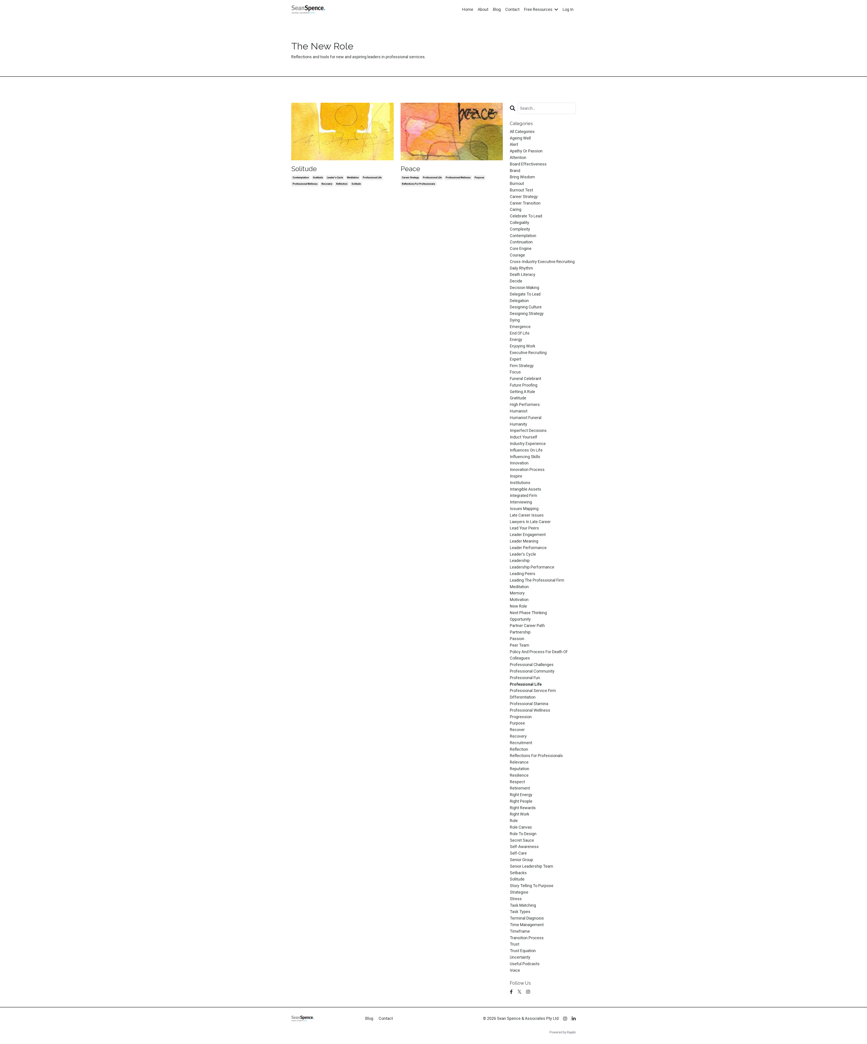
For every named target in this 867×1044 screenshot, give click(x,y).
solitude (356, 184)
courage (517, 255)
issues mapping (524, 508)
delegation (519, 300)
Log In (568, 9)
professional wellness (305, 184)
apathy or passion (526, 151)
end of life (519, 333)
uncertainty (520, 957)
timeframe (520, 931)
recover (517, 729)
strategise (519, 892)
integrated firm (523, 495)
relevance (519, 762)
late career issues (527, 515)
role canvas (521, 827)
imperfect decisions (528, 430)
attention (518, 157)
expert (515, 359)
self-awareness (524, 846)
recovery (327, 184)
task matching (523, 905)
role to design (523, 833)
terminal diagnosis (527, 918)
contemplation (301, 177)
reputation (519, 768)
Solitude (304, 169)
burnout (517, 183)
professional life (372, 177)
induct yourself (523, 437)
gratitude (318, 177)
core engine (520, 248)
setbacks (518, 872)
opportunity (520, 619)
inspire (516, 476)
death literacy (522, 274)
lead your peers (524, 528)
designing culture (526, 307)
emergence (520, 326)
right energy (521, 794)
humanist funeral (525, 417)
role (514, 820)
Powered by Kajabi (563, 1032)
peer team (519, 645)
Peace (410, 169)
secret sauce (522, 840)
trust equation (523, 950)
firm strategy (522, 365)
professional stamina (529, 703)
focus (515, 372)
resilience (519, 775)
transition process (527, 937)
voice (515, 970)
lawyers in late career (530, 521)
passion (517, 638)
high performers (525, 404)
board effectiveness (528, 164)
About (483, 9)
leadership (520, 560)
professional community (532, 671)
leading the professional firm (537, 580)
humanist (518, 411)
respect (517, 781)
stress (516, 898)
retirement (520, 788)
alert (514, 144)
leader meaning (524, 541)
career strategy (410, 177)
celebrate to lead (526, 216)
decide (516, 281)
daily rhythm (521, 268)
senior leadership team (531, 866)
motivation (519, 599)
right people (521, 801)
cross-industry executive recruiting (542, 261)
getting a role (522, 391)
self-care (518, 853)
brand (515, 170)
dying (515, 320)
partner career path (527, 625)
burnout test (521, 190)
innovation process (527, 469)
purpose (479, 177)
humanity (518, 424)
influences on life (526, 450)
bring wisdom (522, 177)
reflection (341, 184)
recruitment (521, 742)
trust (514, 944)
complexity (520, 229)
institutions (520, 482)
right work (519, 814)
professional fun (525, 677)
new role (518, 606)
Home (467, 9)
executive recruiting (528, 352)
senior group (521, 859)
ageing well (520, 138)
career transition (525, 203)
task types (520, 911)
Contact (512, 9)
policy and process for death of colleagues (539, 655)
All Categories (522, 131)
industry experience (528, 443)
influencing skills (525, 456)
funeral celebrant (525, 378)
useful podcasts (525, 963)
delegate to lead (525, 294)
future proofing (523, 385)
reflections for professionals (418, 184)
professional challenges (532, 664)
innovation (519, 463)
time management (527, 924)
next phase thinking (528, 612)
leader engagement (528, 534)
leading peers (522, 573)
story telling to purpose (531, 885)
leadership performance (532, 567)
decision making (524, 287)
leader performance (528, 547)
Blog (497, 9)
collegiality (519, 222)
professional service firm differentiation (533, 693)
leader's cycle (335, 177)
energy (516, 339)
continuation (521, 242)
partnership (520, 632)
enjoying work (522, 346)
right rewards (523, 807)
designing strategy (527, 313)
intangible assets (525, 489)
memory (517, 593)
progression (521, 716)
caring (515, 209)
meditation (353, 177)
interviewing (521, 502)
